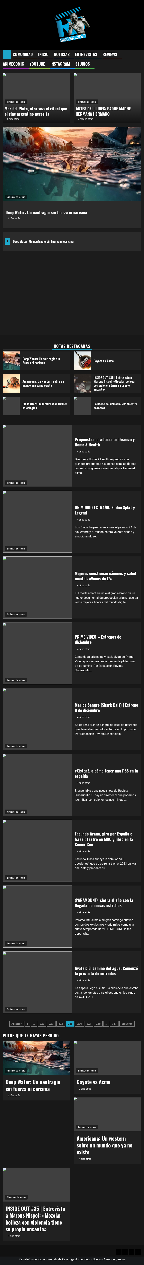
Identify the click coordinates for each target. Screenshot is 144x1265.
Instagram (60, 64)
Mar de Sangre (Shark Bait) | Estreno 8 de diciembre (106, 707)
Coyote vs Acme (104, 361)
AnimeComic (13, 64)
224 (60, 1023)
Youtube (37, 64)
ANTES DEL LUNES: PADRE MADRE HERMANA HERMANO (103, 111)
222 (42, 1023)
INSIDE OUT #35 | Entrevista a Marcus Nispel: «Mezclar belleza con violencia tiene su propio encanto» (114, 383)
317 (114, 1023)
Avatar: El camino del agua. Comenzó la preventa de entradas (106, 971)
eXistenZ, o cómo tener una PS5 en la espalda (106, 773)
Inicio (43, 54)
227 (89, 1023)
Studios (82, 64)
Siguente (127, 1023)
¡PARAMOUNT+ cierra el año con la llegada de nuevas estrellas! (104, 902)
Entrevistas (86, 54)
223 (51, 1023)
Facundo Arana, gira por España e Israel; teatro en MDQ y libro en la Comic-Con (104, 839)
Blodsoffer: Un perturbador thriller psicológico (44, 406)
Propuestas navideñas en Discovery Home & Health (105, 442)
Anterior (16, 1023)
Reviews (110, 54)
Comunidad (23, 54)
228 (98, 1023)
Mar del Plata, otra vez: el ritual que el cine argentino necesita (36, 111)
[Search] (138, 54)
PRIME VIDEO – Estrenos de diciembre (98, 639)
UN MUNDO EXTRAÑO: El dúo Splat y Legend (105, 510)
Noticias (62, 54)
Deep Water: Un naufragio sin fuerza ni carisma (43, 241)
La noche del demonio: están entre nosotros (115, 406)
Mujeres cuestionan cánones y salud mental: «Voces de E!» (105, 576)
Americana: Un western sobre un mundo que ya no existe (43, 383)
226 (79, 1023)
